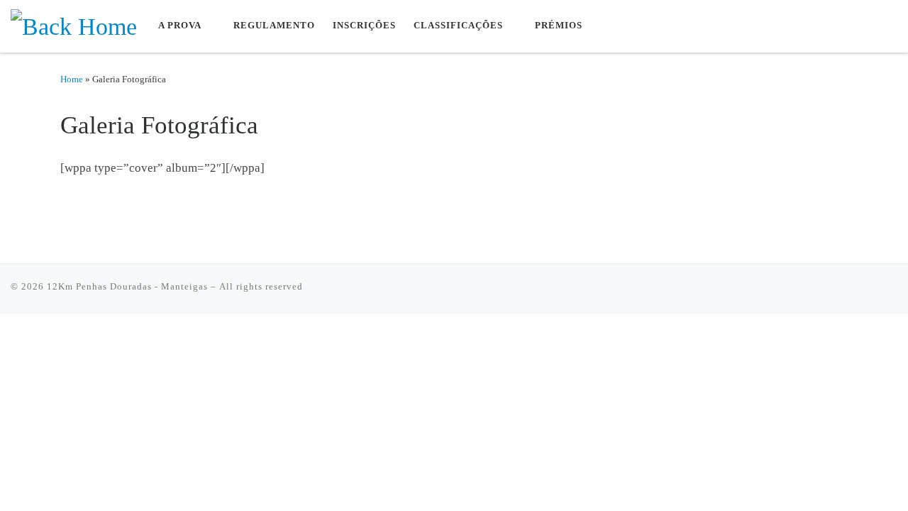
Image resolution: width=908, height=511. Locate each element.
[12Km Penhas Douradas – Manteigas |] (74, 24)
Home (71, 79)
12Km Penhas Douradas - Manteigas (127, 286)
